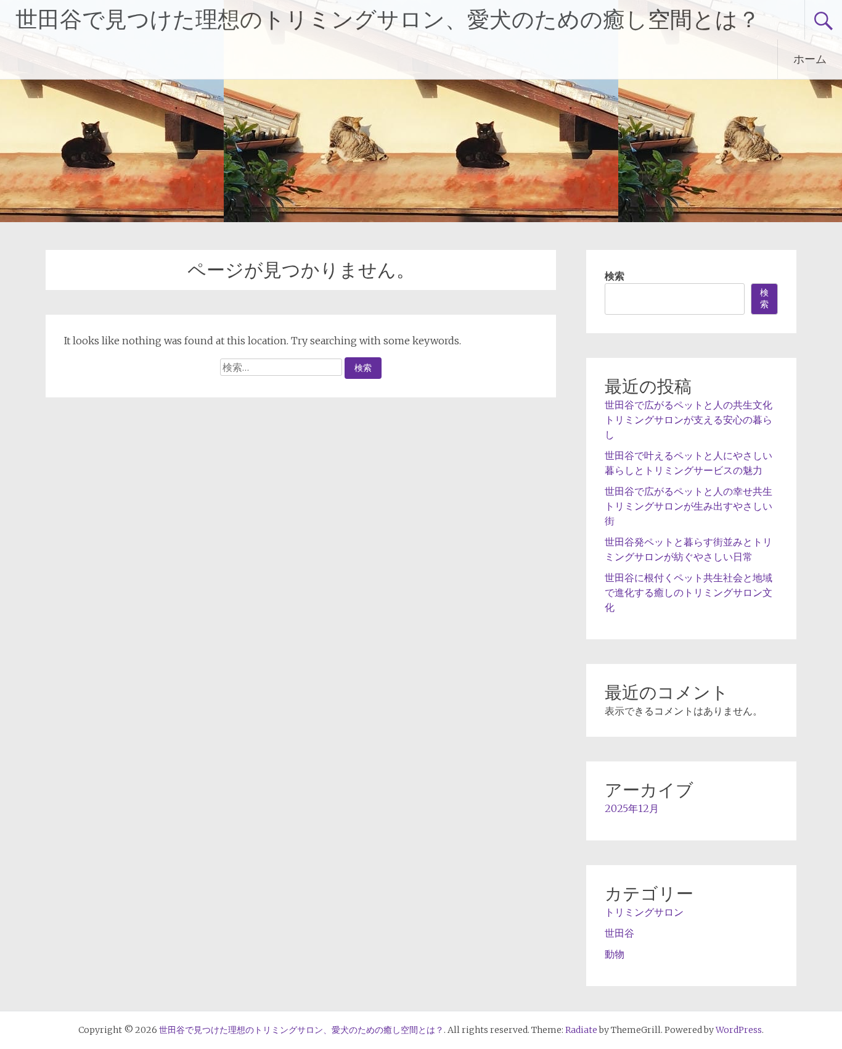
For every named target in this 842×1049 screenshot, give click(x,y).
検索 (614, 276)
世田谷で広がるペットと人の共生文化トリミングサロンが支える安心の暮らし (688, 420)
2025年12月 (632, 808)
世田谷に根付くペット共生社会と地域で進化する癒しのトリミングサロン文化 (688, 592)
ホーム (810, 58)
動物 (614, 954)
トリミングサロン (644, 912)
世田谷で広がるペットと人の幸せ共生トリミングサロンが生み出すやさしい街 (688, 506)
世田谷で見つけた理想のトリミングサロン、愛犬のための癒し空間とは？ (387, 20)
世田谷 (619, 933)
